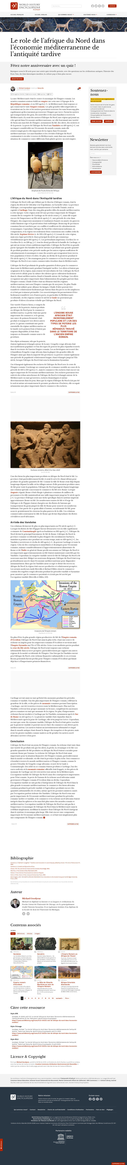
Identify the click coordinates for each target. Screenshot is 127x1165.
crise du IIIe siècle (20, 648)
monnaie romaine (36, 769)
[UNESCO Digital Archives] (63, 1138)
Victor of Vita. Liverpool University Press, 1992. (28, 875)
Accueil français (17, 14)
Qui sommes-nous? (65, 14)
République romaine (20, 104)
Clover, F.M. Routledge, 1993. (30, 868)
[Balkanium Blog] (28, 913)
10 (53, 998)
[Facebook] (90, 1100)
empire (44, 101)
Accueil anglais (41, 14)
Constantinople (29, 531)
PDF (50, 94)
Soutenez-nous (89, 14)
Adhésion (108, 121)
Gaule (54, 298)
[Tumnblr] (97, 1100)
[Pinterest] (101, 1100)
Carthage (23, 210)
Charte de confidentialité (56, 1109)
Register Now (17, 79)
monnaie (46, 703)
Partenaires (90, 1109)
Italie (24, 550)
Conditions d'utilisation (75, 1109)
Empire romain (37, 107)
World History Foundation (40, 1117)
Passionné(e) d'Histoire (100, 160)
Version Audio (31, 94)
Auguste (14, 492)
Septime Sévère (27, 234)
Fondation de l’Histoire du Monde (42, 1120)
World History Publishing (41, 1119)
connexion (111, 14)
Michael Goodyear (24, 88)
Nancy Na (41, 88)
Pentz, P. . (27, 873)
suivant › (59, 998)
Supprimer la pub (74, 392)
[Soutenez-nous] (1, 1145)
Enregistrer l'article (17, 94)
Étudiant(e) (96, 164)
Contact (33, 1109)
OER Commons (92, 1080)
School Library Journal (108, 1080)
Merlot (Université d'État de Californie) (72, 1080)
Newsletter (41, 1109)
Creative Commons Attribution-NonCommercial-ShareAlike (56, 1064)
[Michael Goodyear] (23, 913)
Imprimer (42, 94)
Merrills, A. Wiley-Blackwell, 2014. (24, 871)
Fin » (67, 998)
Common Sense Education (20, 1080)
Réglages (110, 1109)
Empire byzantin (19, 645)
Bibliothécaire (97, 166)
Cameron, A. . (23, 866)
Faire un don (96, 121)
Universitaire (96, 168)
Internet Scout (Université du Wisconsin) (44, 1080)
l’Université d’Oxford (68, 1078)
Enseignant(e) (97, 162)
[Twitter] (94, 1100)
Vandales (56, 126)
